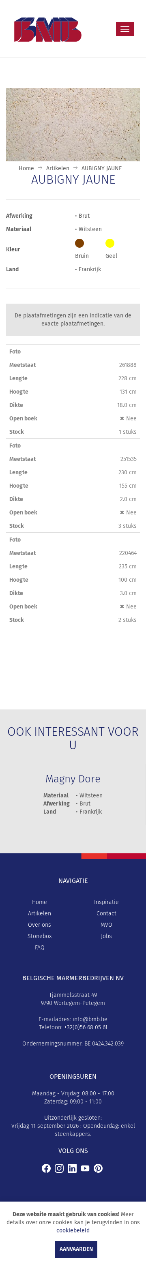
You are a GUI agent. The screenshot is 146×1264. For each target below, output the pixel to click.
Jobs (106, 936)
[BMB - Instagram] (59, 1168)
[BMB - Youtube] (85, 1168)
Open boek (23, 419)
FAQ (40, 948)
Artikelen (57, 168)
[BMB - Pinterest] (98, 1168)
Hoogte (18, 392)
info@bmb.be (90, 1019)
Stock (16, 432)
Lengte (18, 378)
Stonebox (40, 936)
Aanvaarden (76, 1249)
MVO (106, 925)
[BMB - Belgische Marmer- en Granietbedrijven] (46, 1168)
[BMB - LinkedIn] (72, 1168)
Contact (106, 914)
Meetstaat (22, 365)
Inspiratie (106, 902)
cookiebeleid (73, 1231)
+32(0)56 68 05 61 (85, 1027)
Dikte (16, 405)
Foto (15, 352)
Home (26, 168)
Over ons (39, 925)
